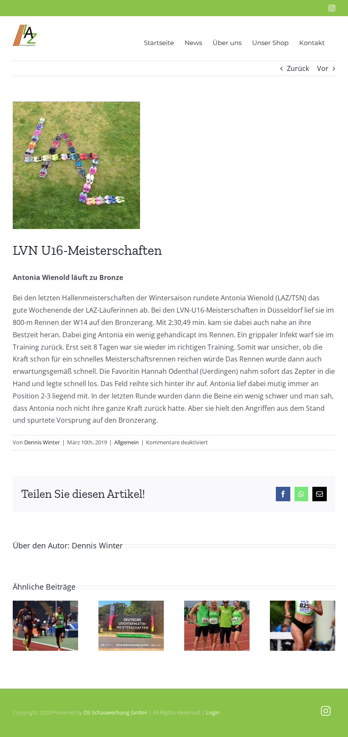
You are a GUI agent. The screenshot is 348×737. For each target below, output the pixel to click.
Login (213, 712)
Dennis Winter (42, 442)
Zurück (298, 68)
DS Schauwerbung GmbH (115, 712)
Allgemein (126, 442)
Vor (322, 68)
